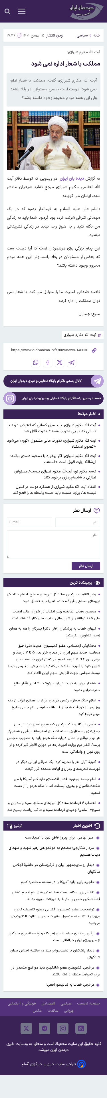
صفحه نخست (88, 1003)
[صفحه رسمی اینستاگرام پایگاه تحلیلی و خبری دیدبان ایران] (9, 398)
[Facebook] (47, 362)
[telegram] (44, 1028)
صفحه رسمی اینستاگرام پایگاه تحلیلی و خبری (61, 398)
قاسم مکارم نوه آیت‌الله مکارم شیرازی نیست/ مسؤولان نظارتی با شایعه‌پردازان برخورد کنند (55, 474)
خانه (96, 35)
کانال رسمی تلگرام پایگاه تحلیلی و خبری (46, 381)
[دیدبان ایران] (86, 11)
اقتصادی (48, 1003)
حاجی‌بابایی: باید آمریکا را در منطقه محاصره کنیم (57, 882)
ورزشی (69, 1011)
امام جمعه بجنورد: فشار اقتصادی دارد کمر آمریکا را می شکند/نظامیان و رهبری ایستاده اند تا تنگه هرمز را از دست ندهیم (57, 785)
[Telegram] (71, 362)
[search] (7, 11)
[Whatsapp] (35, 362)
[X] (59, 362)
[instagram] (62, 1028)
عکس (38, 1011)
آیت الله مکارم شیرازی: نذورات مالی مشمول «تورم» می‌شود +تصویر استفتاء (51, 444)
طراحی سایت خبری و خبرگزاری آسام (49, 1064)
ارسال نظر (86, 566)
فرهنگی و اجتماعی (22, 1003)
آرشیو (18, 826)
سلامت (53, 1011)
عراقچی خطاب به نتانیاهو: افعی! (70, 984)
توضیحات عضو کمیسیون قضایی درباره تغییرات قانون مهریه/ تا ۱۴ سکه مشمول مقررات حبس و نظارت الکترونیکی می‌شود (55, 916)
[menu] (21, 11)
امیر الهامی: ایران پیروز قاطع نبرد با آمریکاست (59, 837)
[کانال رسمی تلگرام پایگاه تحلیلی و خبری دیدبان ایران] (97, 381)
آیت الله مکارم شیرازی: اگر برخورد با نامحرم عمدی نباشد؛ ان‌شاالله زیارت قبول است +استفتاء (53, 459)
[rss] (81, 1028)
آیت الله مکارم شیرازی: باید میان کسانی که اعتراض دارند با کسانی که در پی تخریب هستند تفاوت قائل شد (52, 428)
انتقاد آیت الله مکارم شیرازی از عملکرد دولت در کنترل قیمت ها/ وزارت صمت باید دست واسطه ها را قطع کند (54, 490)
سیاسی (82, 35)
